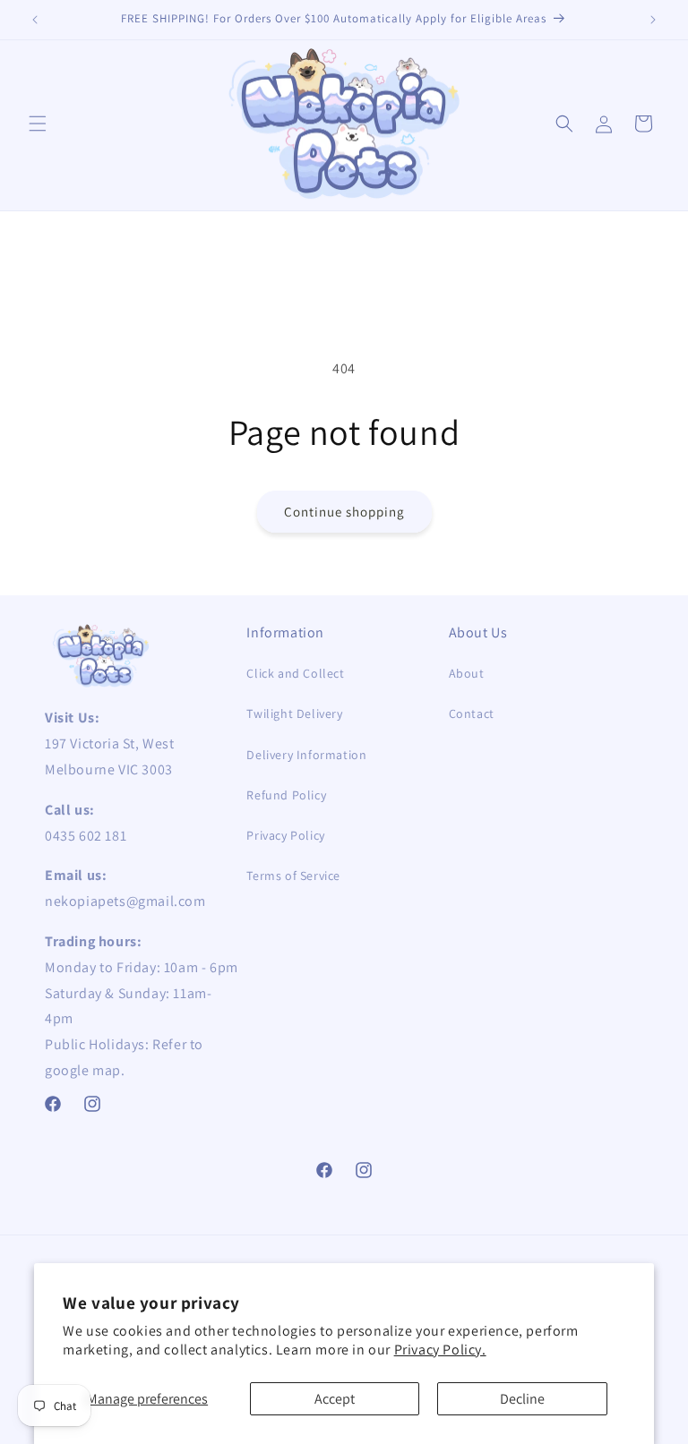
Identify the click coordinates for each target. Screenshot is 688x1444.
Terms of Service (293, 875)
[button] (37, 123)
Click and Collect (295, 673)
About (467, 673)
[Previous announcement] (35, 19)
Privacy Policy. (440, 1349)
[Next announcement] (653, 19)
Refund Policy (286, 795)
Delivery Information (306, 755)
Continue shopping (344, 511)
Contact (471, 713)
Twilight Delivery (294, 713)
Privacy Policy (285, 835)
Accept (334, 1398)
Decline (522, 1398)
